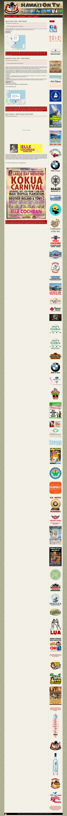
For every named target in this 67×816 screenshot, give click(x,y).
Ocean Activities (15, 52)
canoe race (33, 107)
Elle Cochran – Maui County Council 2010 (19, 114)
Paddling (37, 53)
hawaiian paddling (16, 109)
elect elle (40, 220)
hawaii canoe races (23, 108)
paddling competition (27, 110)
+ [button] (23, 45)
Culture (11, 52)
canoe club (24, 52)
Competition (37, 52)
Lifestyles (18, 220)
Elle (42, 220)
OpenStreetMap (23, 49)
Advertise (27, 813)
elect (38, 220)
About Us (23, 813)
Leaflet (16, 49)
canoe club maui (28, 107)
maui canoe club (24, 109)
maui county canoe (41, 109)
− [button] (23, 47)
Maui (27, 53)
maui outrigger (10, 110)
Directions (15, 39)
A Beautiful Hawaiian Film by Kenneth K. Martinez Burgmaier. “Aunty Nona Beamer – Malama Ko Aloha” (55, 709)
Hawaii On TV (19, 813)
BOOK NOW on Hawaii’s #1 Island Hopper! (55, 523)
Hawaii (16, 53)
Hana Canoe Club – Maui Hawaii (16, 21)
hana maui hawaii (12, 53)
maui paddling (15, 110)
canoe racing (33, 52)
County (36, 220)
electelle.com (22, 162)
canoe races (28, 52)
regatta (40, 53)
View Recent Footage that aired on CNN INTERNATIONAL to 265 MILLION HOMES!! (55, 655)
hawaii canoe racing (30, 108)
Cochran (30, 220)
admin (18, 23)
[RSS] (6, 814)
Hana (43, 52)
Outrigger (34, 53)
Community (12, 220)
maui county (30, 53)
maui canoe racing (30, 109)
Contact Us (31, 813)
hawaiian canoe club (40, 108)
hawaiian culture (23, 53)
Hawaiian (19, 53)
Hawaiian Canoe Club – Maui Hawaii (17, 58)
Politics (23, 220)
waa (42, 53)
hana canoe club (15, 108)
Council (33, 220)
